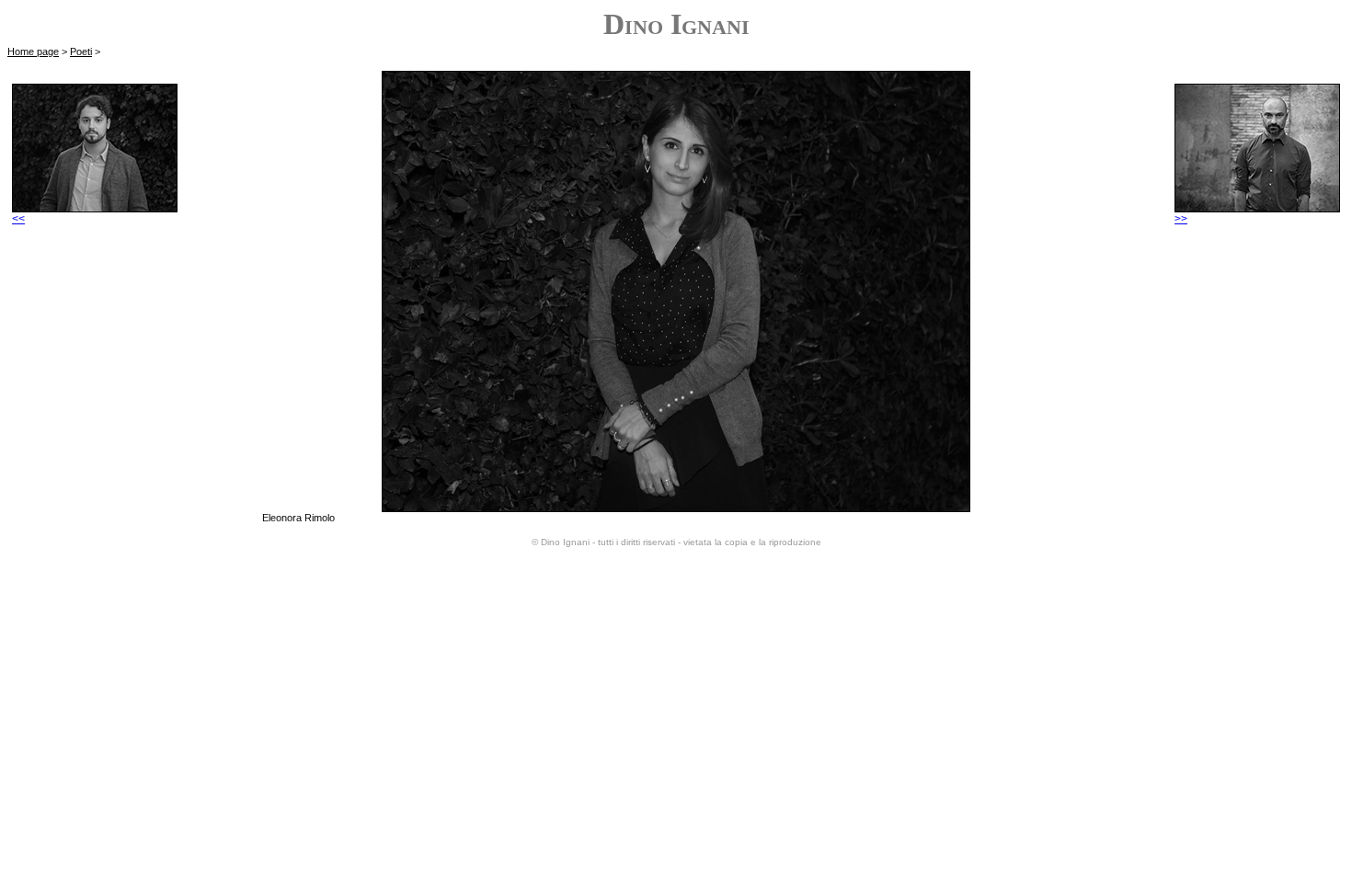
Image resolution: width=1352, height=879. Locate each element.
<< (18, 218)
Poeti (81, 51)
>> (1180, 218)
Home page (33, 51)
